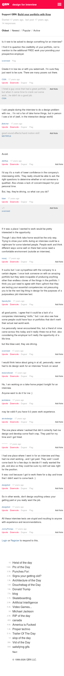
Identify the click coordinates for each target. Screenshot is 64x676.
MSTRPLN (6, 135)
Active (36, 30)
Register (15, 540)
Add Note (54, 88)
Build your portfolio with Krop (34, 14)
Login (4, 540)
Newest (16, 30)
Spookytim (6, 300)
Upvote (5, 83)
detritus (5, 160)
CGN (4, 79)
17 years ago (14, 79)
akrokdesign (7, 418)
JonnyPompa (7, 528)
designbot (6, 484)
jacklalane (6, 400)
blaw (4, 198)
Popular (26, 30)
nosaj (4, 258)
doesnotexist (7, 372)
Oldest (5, 30)
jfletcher (5, 123)
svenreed (6, 60)
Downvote (14, 83)
